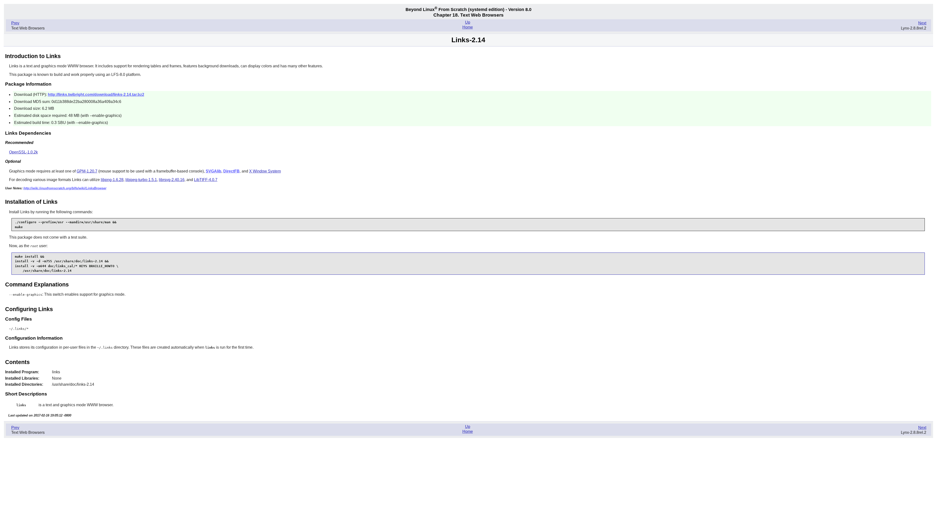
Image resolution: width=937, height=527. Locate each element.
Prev (15, 23)
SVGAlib (213, 171)
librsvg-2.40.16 (171, 180)
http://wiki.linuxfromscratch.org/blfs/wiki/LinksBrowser (64, 188)
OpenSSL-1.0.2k (23, 152)
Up (467, 22)
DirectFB (231, 171)
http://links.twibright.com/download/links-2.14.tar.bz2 (96, 94)
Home (467, 27)
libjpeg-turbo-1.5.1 (141, 180)
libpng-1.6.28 (112, 180)
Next (922, 23)
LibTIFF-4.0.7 (205, 180)
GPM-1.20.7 (87, 171)
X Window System (265, 171)
